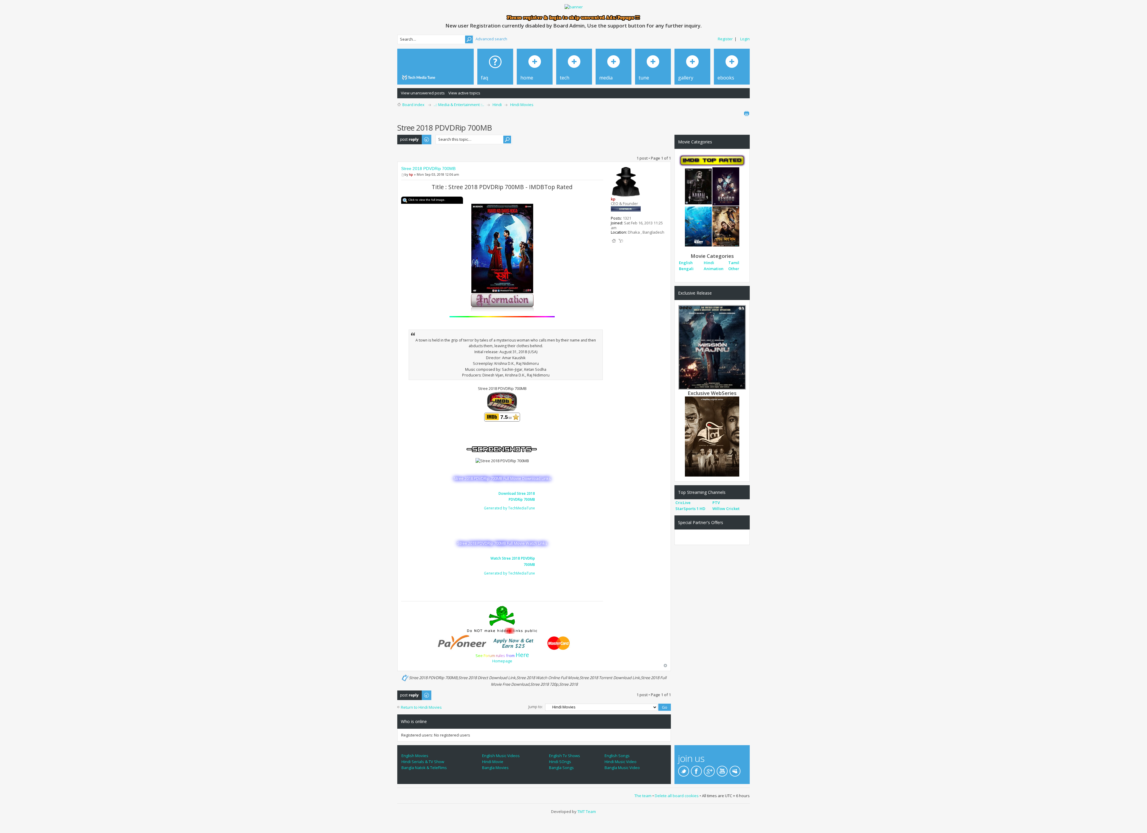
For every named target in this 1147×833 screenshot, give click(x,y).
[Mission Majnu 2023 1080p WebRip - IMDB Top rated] (712, 347)
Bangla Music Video (622, 767)
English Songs (617, 755)
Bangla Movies (495, 767)
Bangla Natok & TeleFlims (424, 767)
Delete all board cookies (677, 795)
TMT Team (586, 811)
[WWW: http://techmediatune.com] (614, 241)
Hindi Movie (492, 761)
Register (725, 39)
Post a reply (408, 137)
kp (411, 174)
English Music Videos (501, 755)
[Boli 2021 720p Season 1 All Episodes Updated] (712, 436)
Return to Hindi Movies (421, 707)
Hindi (497, 104)
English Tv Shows (564, 755)
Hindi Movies (521, 104)
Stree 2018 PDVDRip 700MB (428, 168)
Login (745, 39)
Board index (413, 104)
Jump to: (535, 706)
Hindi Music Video (621, 761)
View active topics (464, 93)
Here (522, 655)
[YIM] (621, 241)
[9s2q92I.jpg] (502, 248)
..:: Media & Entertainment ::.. (459, 104)
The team (642, 795)
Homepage (502, 661)
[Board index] (419, 77)
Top (665, 665)
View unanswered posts (423, 93)
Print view (746, 113)
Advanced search (491, 39)
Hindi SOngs (560, 761)
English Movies (414, 755)
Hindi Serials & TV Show (422, 761)
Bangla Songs (561, 767)
